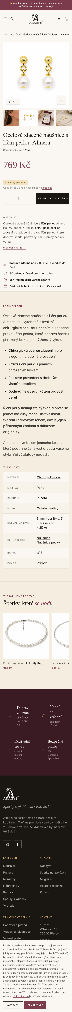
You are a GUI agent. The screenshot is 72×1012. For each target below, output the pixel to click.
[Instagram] (7, 844)
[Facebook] (18, 844)
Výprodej (9, 905)
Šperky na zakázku (53, 872)
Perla (40, 488)
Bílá (39, 553)
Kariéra (44, 892)
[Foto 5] (64, 118)
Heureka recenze (51, 885)
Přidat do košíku (55, 198)
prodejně (47, 187)
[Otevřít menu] (5, 19)
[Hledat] (12, 19)
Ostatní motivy (47, 508)
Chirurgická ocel (49, 477)
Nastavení (13, 1005)
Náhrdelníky (11, 885)
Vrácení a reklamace (17, 931)
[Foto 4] (46, 118)
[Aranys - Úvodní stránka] (36, 19)
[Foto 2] (11, 118)
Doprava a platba (15, 925)
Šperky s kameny (14, 899)
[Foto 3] (29, 118)
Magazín (46, 879)
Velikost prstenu (13, 938)
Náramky (9, 879)
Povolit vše (35, 1005)
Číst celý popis (12, 247)
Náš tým (45, 866)
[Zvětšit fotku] (61, 100)
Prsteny (8, 872)
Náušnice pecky (48, 542)
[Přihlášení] (59, 19)
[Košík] (67, 19)
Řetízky (8, 892)
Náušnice (43, 538)
